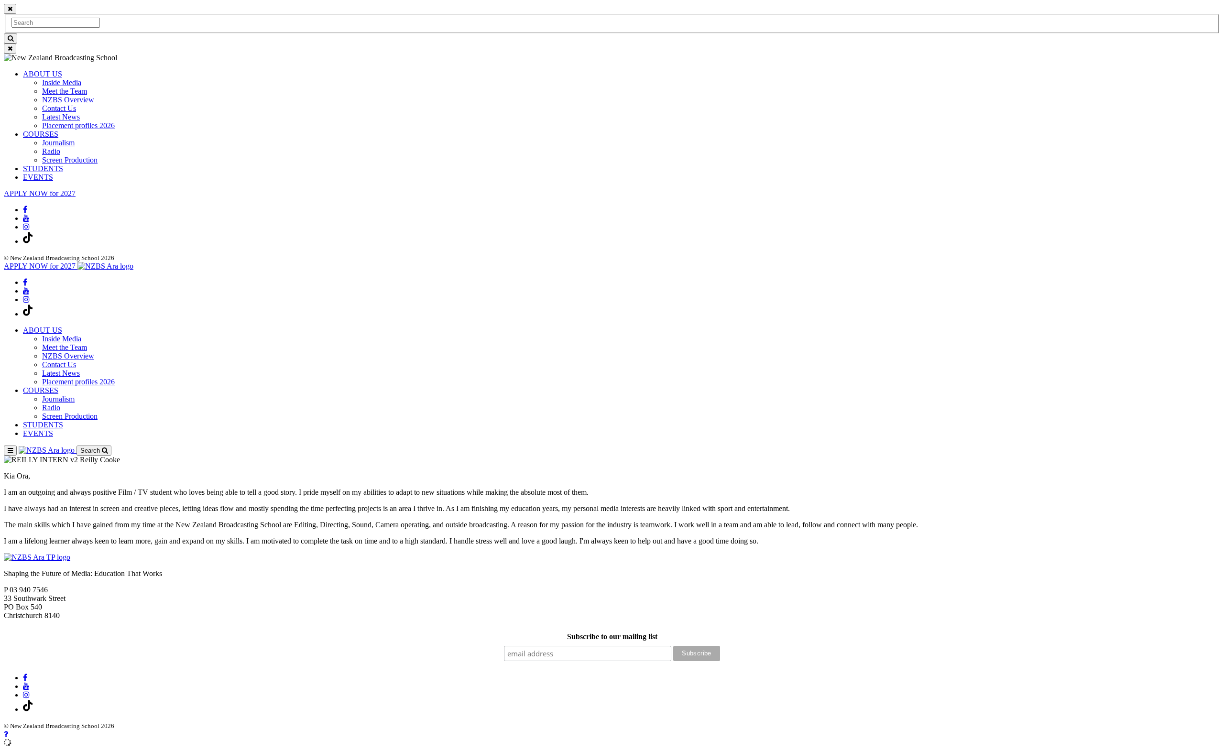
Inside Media (61, 82)
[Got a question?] (6, 734)
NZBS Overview (68, 100)
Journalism (58, 143)
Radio (51, 151)
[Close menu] (10, 9)
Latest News (61, 117)
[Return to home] (105, 266)
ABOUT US (42, 74)
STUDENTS (43, 168)
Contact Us (59, 108)
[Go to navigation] (10, 451)
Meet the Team (64, 91)
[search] (10, 38)
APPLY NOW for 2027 (40, 193)
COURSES (40, 134)
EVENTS (38, 177)
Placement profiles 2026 (78, 125)
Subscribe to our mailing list (612, 636)
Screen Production (70, 160)
